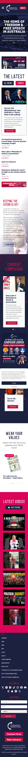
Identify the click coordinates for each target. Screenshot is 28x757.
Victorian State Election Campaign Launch (12, 670)
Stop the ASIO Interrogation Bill (9, 673)
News (3, 645)
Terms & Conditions (6, 659)
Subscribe (8, 716)
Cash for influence (9, 162)
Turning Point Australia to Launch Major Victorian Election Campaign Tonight (14, 141)
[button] (1, 301)
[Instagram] (17, 687)
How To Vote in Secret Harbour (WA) (10, 677)
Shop (3, 648)
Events (3, 652)
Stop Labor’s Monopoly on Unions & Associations (12, 152)
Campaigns (4, 638)
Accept (14, 383)
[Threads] (8, 691)
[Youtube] (25, 687)
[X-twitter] (3, 687)
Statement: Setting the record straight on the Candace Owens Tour (14, 172)
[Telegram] (6, 687)
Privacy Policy (14, 386)
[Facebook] (21, 687)
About (3, 641)
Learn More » (5, 147)
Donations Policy (6, 663)
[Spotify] (16, 691)
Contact (4, 656)
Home (3, 634)
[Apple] (12, 691)
